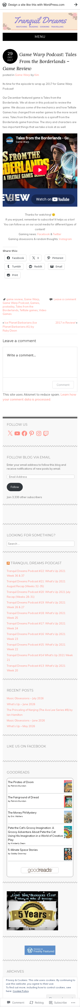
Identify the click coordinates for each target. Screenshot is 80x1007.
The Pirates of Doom (21, 782)
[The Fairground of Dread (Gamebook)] (69, 806)
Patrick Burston (18, 785)
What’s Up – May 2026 (21, 726)
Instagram (65, 239)
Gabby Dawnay (18, 853)
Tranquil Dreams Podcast (36, 563)
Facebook (43, 234)
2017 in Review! (66, 322)
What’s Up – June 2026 (21, 704)
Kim (36, 74)
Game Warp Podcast (16, 302)
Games (34, 302)
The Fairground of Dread (23, 797)
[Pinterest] (31, 433)
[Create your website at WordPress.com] (40, 4)
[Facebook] (24, 433)
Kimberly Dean (18, 843)
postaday (9, 306)
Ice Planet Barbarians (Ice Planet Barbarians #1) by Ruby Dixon (20, 326)
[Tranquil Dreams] (40, 30)
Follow (15, 487)
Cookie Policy (21, 991)
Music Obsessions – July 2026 (25, 698)
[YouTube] (17, 433)
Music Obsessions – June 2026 (26, 720)
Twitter (57, 234)
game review (14, 299)
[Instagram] (38, 433)
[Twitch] (46, 433)
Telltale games (29, 310)
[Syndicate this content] (8, 563)
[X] (10, 433)
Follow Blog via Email (28, 457)
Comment (63, 384)
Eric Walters (17, 816)
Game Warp (22, 74)
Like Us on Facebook (26, 746)
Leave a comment (65, 299)
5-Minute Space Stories (23, 849)
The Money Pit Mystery (22, 812)
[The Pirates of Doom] (69, 791)
